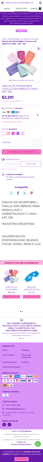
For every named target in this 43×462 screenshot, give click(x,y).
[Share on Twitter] (24, 193)
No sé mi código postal (9, 169)
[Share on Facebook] (18, 193)
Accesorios (25, 39)
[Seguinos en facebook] (9, 424)
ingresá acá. (21, 442)
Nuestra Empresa (9, 362)
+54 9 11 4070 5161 (12, 405)
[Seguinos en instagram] (4, 424)
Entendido (21, 459)
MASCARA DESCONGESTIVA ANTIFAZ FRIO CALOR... (31, 288)
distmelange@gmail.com (15, 409)
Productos (26, 350)
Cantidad (6, 142)
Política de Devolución (11, 367)
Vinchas (35, 39)
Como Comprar (8, 355)
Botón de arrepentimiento (21, 444)
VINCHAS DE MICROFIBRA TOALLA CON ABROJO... (11, 288)
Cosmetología (13, 39)
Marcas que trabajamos (26, 356)
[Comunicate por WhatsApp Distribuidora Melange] (38, 443)
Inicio (4, 39)
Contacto (25, 362)
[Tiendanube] (21, 432)
